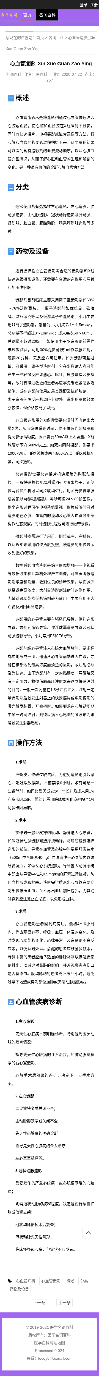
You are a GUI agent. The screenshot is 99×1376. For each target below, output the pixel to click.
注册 (94, 4)
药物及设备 (19, 1289)
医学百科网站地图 (49, 1343)
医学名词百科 (59, 1335)
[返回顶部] (88, 1232)
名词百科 (47, 14)
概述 (70, 1281)
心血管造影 (51, 1281)
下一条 (39, 1302)
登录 (83, 4)
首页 (27, 14)
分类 (84, 1281)
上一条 (64, 1302)
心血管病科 (25, 1281)
